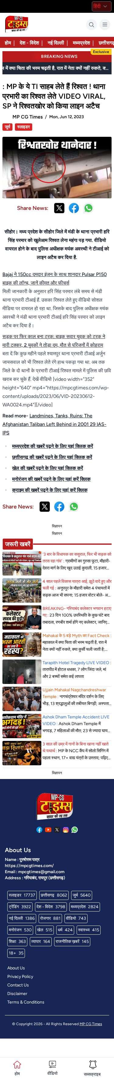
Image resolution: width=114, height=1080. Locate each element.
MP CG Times (91, 1024)
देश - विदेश (29, 43)
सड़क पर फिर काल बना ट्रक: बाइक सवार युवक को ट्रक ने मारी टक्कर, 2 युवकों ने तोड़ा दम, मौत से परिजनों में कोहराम (53, 341)
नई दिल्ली (56, 43)
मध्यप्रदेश (81, 43)
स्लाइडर (23, 126)
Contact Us (18, 985)
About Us (16, 968)
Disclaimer (17, 993)
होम (8, 43)
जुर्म (7, 126)
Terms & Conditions (25, 1002)
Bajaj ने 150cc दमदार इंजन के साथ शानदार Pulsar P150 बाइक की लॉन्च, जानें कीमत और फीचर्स (54, 278)
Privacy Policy (20, 976)
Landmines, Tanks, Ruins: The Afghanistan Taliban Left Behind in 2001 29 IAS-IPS (54, 424)
